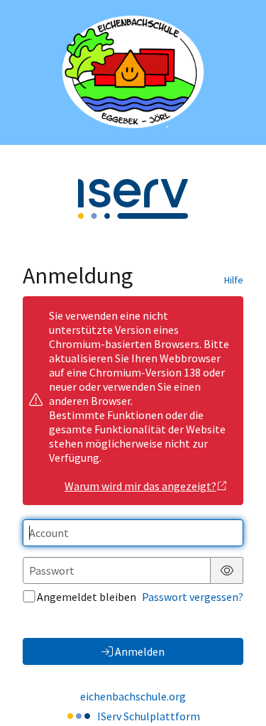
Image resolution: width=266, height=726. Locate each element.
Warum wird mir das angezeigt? (140, 486)
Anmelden (140, 651)
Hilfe (233, 279)
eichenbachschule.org (133, 696)
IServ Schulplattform (148, 716)
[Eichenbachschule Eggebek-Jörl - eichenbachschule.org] (133, 72)
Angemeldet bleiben (86, 597)
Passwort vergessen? (192, 597)
